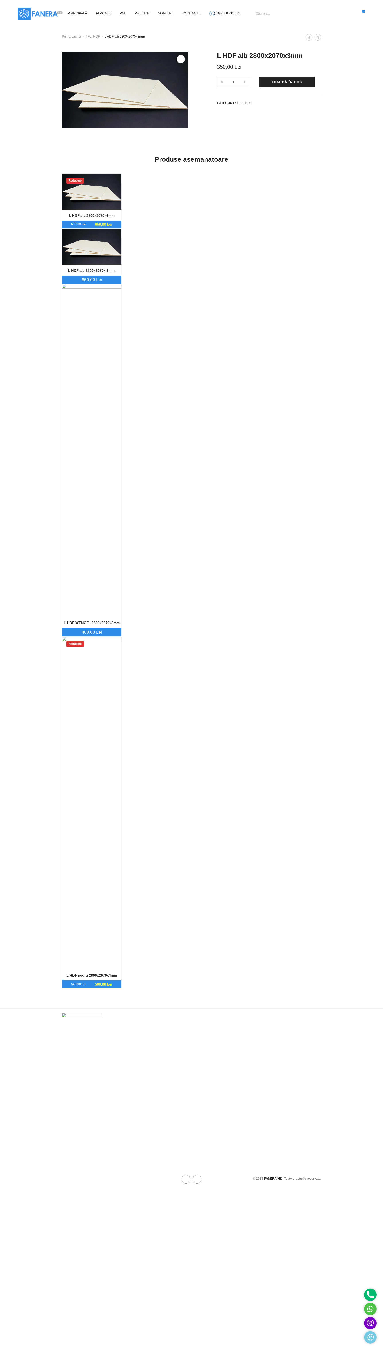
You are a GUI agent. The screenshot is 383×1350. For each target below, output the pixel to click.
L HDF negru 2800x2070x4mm (91, 975)
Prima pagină (71, 36)
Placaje (103, 13)
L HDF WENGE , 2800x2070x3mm (92, 623)
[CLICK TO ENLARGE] (181, 59)
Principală (77, 13)
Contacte (191, 13)
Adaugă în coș (286, 82)
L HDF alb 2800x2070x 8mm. (91, 270)
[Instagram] (197, 1179)
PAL (123, 13)
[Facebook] (186, 1179)
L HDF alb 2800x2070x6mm (92, 215)
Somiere (166, 13)
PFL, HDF (142, 13)
